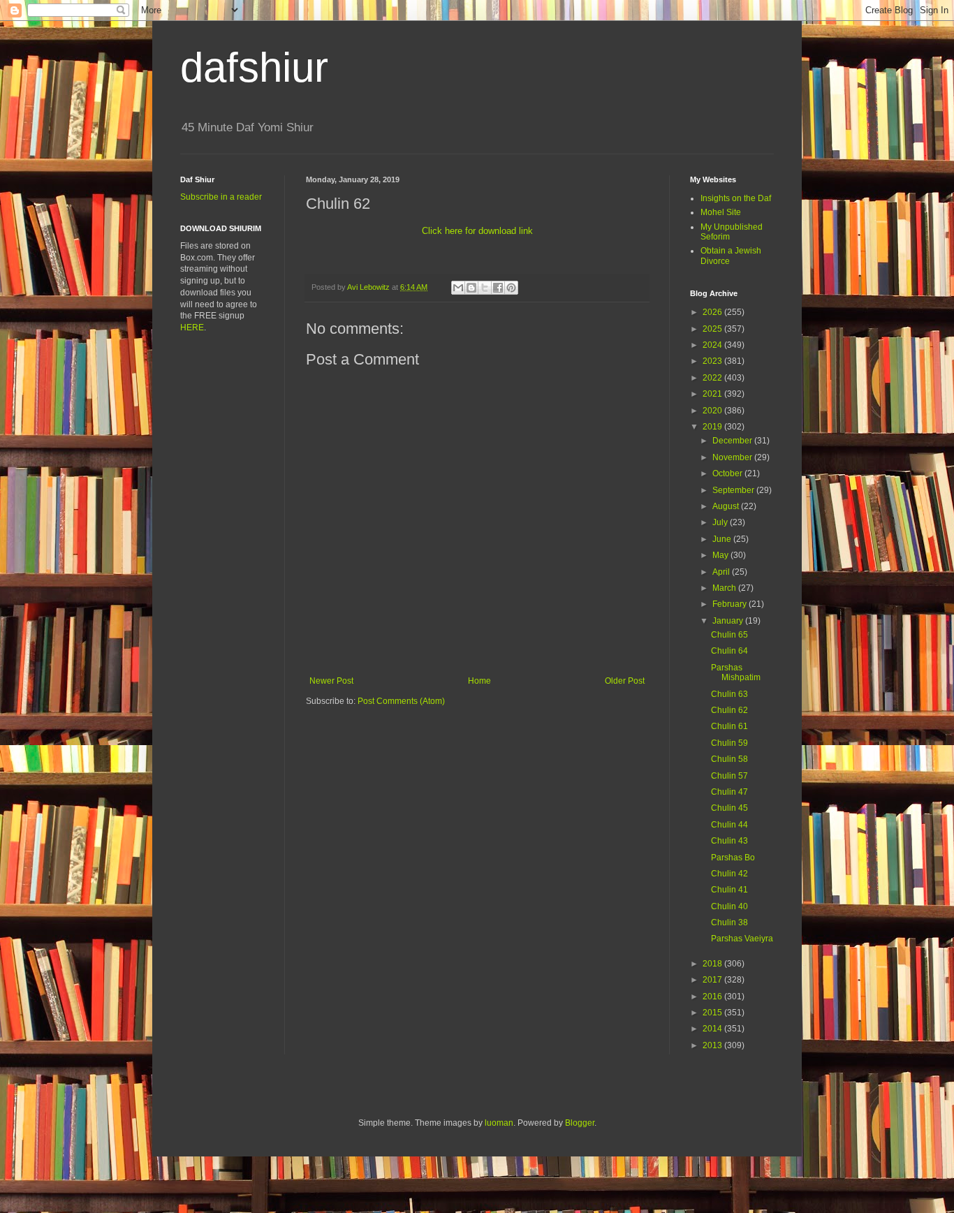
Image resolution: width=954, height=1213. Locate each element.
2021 (713, 394)
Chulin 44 (729, 825)
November (733, 457)
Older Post (625, 681)
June (722, 539)
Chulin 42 (729, 873)
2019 (713, 427)
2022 (713, 378)
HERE (192, 327)
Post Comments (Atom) (401, 701)
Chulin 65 (729, 635)
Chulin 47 (729, 792)
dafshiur (254, 67)
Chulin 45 (729, 808)
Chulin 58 (729, 759)
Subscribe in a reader (221, 197)
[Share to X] (485, 288)
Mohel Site (720, 212)
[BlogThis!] (471, 288)
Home (479, 681)
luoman (499, 1123)
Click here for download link (477, 231)
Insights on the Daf (735, 198)
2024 (713, 345)
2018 (713, 964)
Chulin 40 (729, 906)
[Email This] (458, 288)
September (734, 490)
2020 (713, 411)
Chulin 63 (729, 694)
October (728, 473)
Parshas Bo (733, 857)
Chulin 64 (729, 651)
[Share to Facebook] (498, 288)
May (721, 555)
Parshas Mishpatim (736, 672)
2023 (713, 361)
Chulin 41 (729, 890)
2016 (713, 996)
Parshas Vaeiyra (742, 938)
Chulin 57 (729, 776)
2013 (713, 1045)
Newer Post (331, 681)
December (733, 441)
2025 (713, 329)
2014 (713, 1029)
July (721, 522)
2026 (713, 312)
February (730, 604)
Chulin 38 (729, 922)
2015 (713, 1012)
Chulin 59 (729, 743)
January (728, 621)
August (726, 506)
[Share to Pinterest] (511, 288)
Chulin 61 (729, 726)
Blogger (579, 1123)
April (722, 572)
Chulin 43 (729, 841)
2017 (713, 980)
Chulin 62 (729, 710)
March (725, 588)
